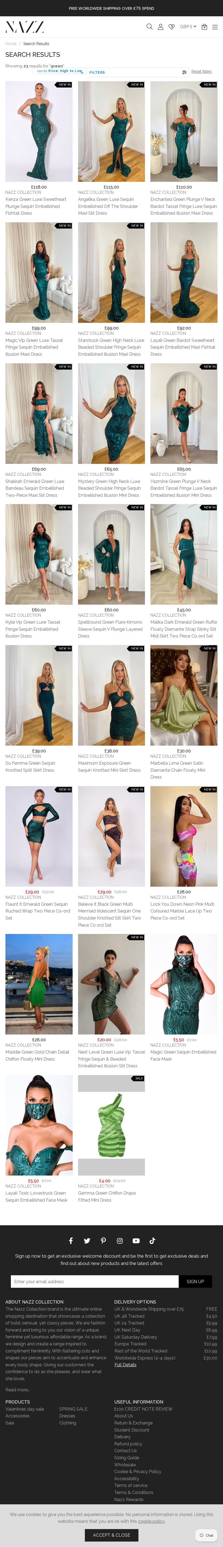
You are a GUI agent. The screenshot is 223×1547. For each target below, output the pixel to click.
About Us (123, 1415)
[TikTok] (152, 1240)
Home (10, 44)
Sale (9, 1423)
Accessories (17, 1415)
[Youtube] (136, 1240)
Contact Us (125, 1450)
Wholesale (125, 1464)
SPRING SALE (73, 1409)
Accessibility (126, 1478)
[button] (204, 27)
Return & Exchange (133, 1423)
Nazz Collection (24, 26)
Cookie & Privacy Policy (137, 1471)
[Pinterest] (103, 1240)
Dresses (67, 1415)
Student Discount (131, 1430)
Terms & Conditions (133, 1492)
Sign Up (195, 1281)
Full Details (125, 1364)
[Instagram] (120, 1240)
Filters (97, 72)
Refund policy (128, 1443)
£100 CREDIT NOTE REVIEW (143, 1409)
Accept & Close (111, 1535)
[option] (111, 8)
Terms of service (130, 1485)
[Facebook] (71, 1240)
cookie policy (151, 1521)
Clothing (67, 1423)
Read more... (17, 1389)
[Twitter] (87, 1240)
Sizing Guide (126, 1457)
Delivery (122, 1436)
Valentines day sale (24, 1409)
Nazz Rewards (129, 1499)
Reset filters (201, 71)
